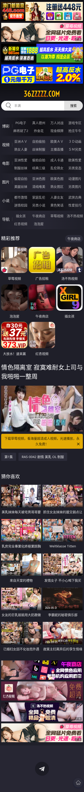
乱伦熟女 (56, 168)
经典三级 (38, 168)
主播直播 (56, 149)
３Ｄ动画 (74, 141)
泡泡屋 (39, 224)
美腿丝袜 (20, 186)
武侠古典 (74, 197)
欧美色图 (56, 178)
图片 (6, 182)
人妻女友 (56, 197)
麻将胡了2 (20, 130)
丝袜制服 (38, 149)
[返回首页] (78, 782)
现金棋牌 (56, 130)
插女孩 (21, 216)
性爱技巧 (74, 205)
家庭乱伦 (38, 197)
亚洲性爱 (20, 160)
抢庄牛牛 (74, 130)
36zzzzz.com (42, 93)
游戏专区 (74, 123)
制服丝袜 (20, 168)
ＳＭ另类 (74, 149)
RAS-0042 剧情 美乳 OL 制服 (43, 457)
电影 (6, 163)
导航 (6, 219)
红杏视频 (20, 224)
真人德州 (38, 123)
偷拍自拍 (38, 160)
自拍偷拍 (38, 141)
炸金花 (39, 130)
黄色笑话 (56, 205)
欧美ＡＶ (56, 141)
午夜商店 (38, 216)
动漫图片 (74, 178)
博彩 (6, 126)
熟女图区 (56, 186)
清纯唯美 (38, 186)
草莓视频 (56, 216)
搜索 (73, 105)
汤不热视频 (75, 216)
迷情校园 (20, 205)
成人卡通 (56, 160)
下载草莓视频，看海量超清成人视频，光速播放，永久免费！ (42, 441)
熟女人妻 (20, 149)
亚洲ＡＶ (20, 141)
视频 (6, 144)
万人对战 (56, 123)
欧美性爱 (74, 160)
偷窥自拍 (20, 178)
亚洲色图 (38, 178)
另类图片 (74, 186)
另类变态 (74, 168)
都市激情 (20, 197)
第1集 (8, 457)
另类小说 (38, 205)
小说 (6, 200)
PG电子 (20, 123)
